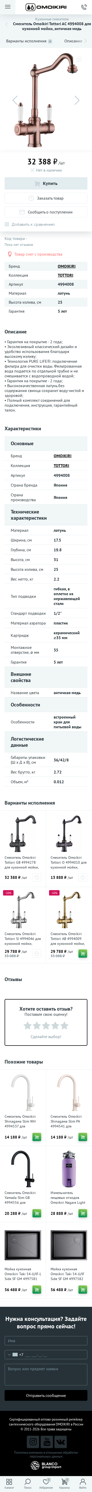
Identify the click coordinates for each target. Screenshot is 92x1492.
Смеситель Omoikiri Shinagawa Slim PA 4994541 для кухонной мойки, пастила (66, 1126)
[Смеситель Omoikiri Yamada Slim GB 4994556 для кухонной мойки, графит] (23, 1169)
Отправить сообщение (46, 1395)
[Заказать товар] (36, 877)
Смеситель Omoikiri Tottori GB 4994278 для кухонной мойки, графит (22, 864)
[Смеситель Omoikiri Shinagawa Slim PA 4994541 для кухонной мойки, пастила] (69, 1092)
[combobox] (14, 1354)
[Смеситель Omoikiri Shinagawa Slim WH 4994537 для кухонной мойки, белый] (23, 1092)
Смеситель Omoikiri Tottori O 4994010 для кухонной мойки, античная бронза (69, 864)
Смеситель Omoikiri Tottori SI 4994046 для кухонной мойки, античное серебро (23, 941)
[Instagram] (33, 1442)
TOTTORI (65, 275)
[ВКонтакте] (60, 1442)
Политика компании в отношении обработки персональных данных (46, 1454)
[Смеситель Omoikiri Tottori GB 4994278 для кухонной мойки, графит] (23, 833)
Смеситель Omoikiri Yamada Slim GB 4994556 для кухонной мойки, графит (20, 1202)
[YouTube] (47, 1442)
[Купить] (82, 953)
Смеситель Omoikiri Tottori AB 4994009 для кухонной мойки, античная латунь (68, 941)
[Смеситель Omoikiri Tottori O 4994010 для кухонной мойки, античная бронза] (69, 833)
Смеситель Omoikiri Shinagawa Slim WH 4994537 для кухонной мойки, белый (20, 1126)
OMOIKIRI (67, 266)
